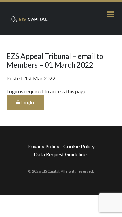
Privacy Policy (43, 146)
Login (27, 102)
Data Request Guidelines (61, 154)
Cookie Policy (79, 146)
